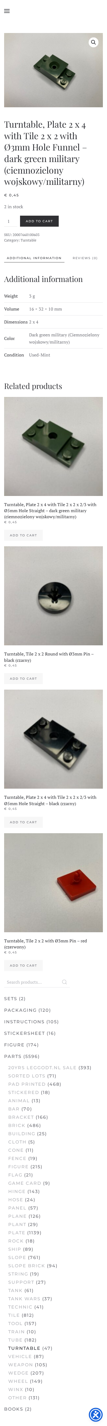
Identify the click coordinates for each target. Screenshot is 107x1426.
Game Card (24, 1183)
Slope (17, 1257)
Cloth (17, 1142)
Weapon (20, 1364)
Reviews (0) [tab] (85, 258)
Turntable (28, 240)
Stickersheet (24, 1033)
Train (16, 1331)
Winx (15, 1389)
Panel (17, 1208)
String (18, 1274)
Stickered (23, 1092)
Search (64, 982)
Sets (10, 998)
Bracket (21, 1117)
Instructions (24, 1021)
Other (17, 1397)
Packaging (20, 1010)
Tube (15, 1340)
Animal (19, 1100)
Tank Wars (24, 1298)
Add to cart (39, 221)
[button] (7, 11)
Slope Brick (26, 1265)
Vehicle (20, 1356)
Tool (15, 1323)
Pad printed (27, 1084)
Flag (15, 1175)
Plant (17, 1224)
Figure (14, 1044)
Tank (15, 1290)
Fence (17, 1158)
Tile (14, 1315)
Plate (17, 1232)
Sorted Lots (27, 1076)
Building (21, 1133)
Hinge (17, 1191)
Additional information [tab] (34, 258)
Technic (20, 1307)
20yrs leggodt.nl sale (42, 1067)
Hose (15, 1199)
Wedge (18, 1373)
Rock (16, 1241)
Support (21, 1282)
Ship (14, 1249)
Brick (17, 1125)
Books (13, 1409)
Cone (16, 1150)
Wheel (18, 1381)
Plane (17, 1216)
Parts (13, 1056)
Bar (14, 1109)
